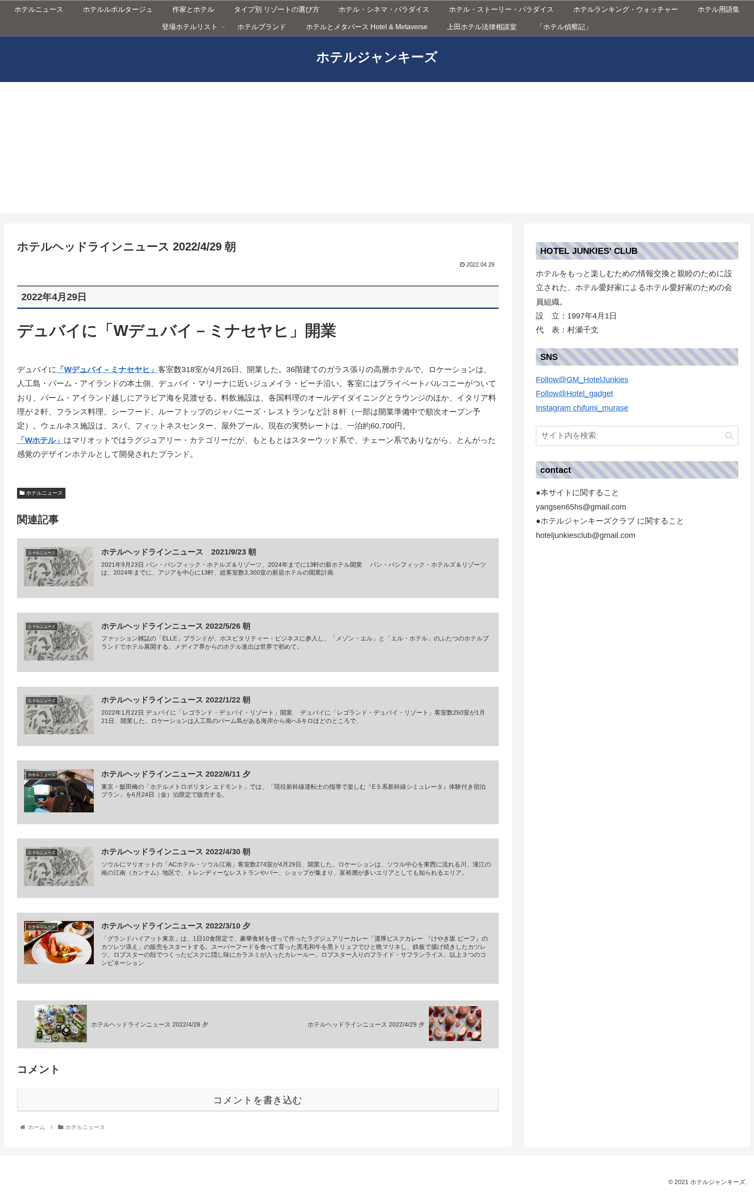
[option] (637, 401)
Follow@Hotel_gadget (574, 393)
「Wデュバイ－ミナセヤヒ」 (107, 369)
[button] (637, 401)
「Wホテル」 (40, 440)
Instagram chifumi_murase (582, 408)
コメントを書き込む (257, 1100)
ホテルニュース (44, 493)
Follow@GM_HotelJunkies (582, 379)
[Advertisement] (377, 147)
